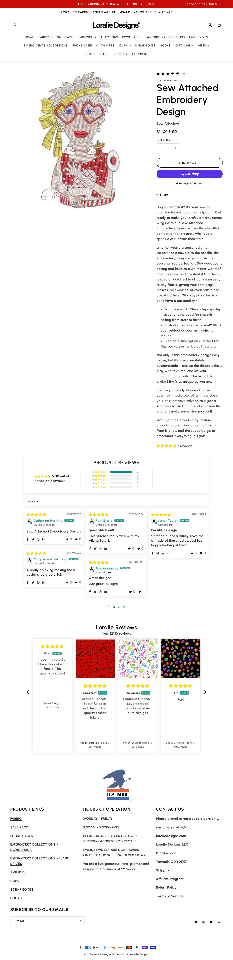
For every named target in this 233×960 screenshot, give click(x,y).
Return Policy (166, 887)
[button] (14, 25)
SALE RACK (19, 827)
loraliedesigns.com (171, 836)
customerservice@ (171, 827)
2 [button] (114, 607)
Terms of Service (169, 896)
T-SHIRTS (18, 872)
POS (114, 954)
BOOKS (16, 898)
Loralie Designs (102, 954)
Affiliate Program (169, 879)
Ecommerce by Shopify (135, 954)
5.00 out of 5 (62, 476)
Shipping (163, 870)
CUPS (14, 881)
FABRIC (16, 819)
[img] (36, 515)
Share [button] (164, 195)
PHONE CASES (21, 836)
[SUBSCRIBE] (79, 921)
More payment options (190, 183)
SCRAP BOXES (21, 889)
